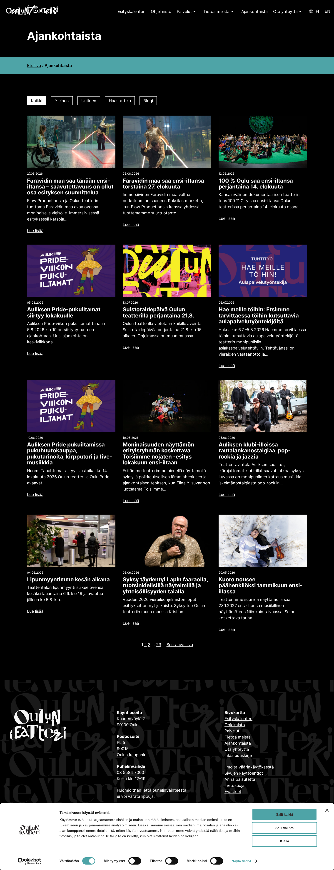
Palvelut (184, 11)
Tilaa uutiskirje (238, 755)
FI (317, 11)
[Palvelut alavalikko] (194, 11)
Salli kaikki (284, 814)
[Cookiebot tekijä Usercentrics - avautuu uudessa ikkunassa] (29, 861)
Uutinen (88, 100)
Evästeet (232, 791)
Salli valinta (284, 828)
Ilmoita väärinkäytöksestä (249, 767)
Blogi (148, 100)
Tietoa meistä (216, 11)
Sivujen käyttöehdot (243, 773)
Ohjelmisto (234, 724)
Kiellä (284, 841)
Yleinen (62, 100)
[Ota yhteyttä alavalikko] (300, 11)
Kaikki (36, 100)
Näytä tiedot (241, 861)
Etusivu (34, 65)
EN (327, 11)
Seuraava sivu (180, 644)
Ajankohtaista (237, 743)
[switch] (134, 861)
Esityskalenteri (238, 718)
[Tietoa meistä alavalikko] (232, 11)
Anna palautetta (239, 779)
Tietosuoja (234, 785)
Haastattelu (120, 100)
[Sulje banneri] (327, 810)
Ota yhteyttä (285, 11)
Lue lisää (35, 230)
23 (158, 644)
